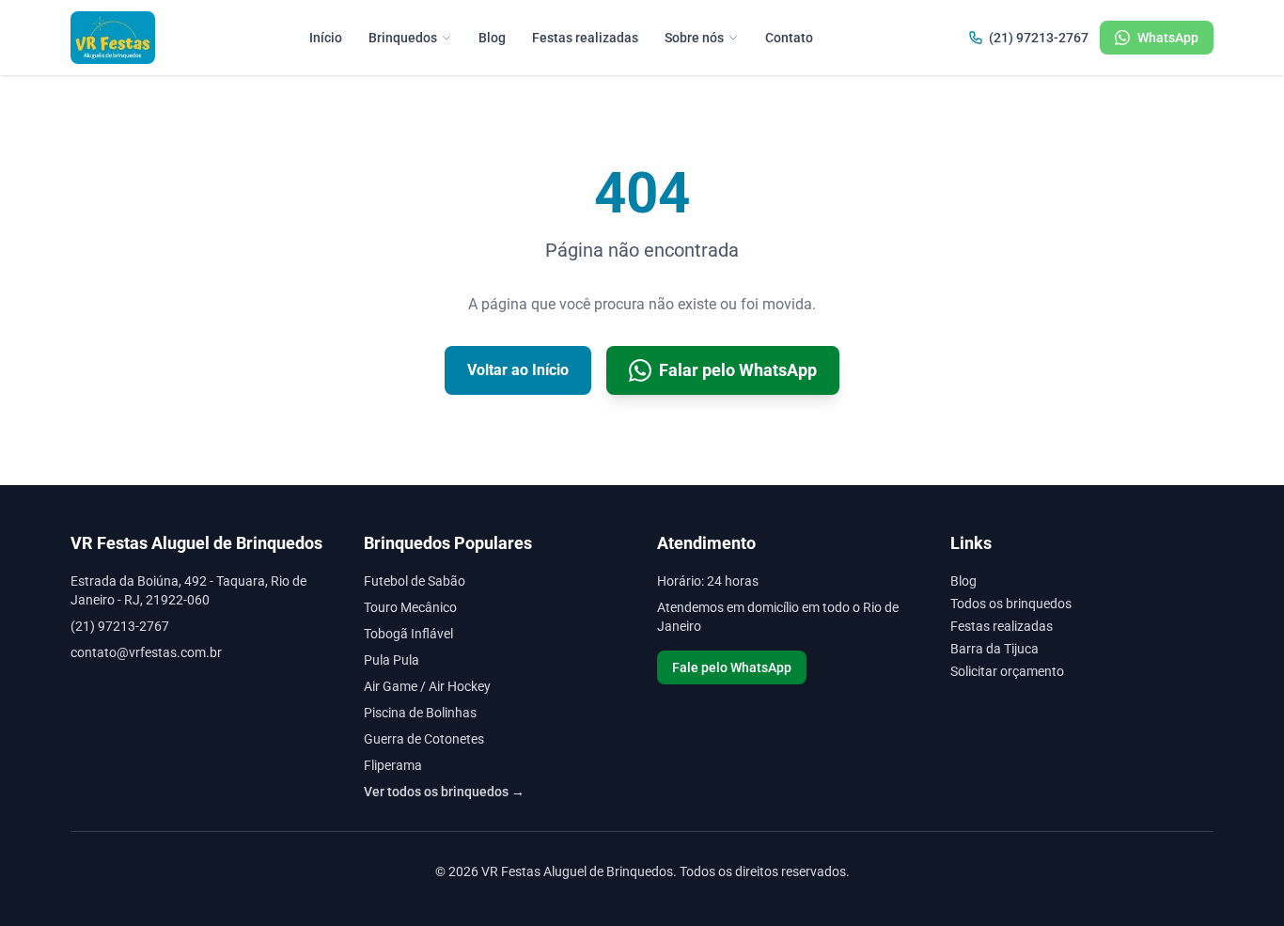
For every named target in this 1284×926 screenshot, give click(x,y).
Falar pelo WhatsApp (738, 370)
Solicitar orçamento (1007, 671)
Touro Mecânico (410, 607)
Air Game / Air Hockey (427, 686)
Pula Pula (391, 659)
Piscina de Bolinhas (420, 712)
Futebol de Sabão (414, 581)
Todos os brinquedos (1011, 603)
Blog (492, 37)
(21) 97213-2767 (1038, 37)
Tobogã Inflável (408, 633)
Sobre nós (694, 37)
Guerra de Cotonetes (424, 738)
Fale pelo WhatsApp (731, 667)
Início (325, 37)
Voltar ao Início (518, 370)
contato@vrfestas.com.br (146, 652)
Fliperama (393, 765)
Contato (789, 37)
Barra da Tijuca (994, 648)
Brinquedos (402, 37)
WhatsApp (1167, 37)
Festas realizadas (585, 37)
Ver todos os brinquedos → (444, 791)
